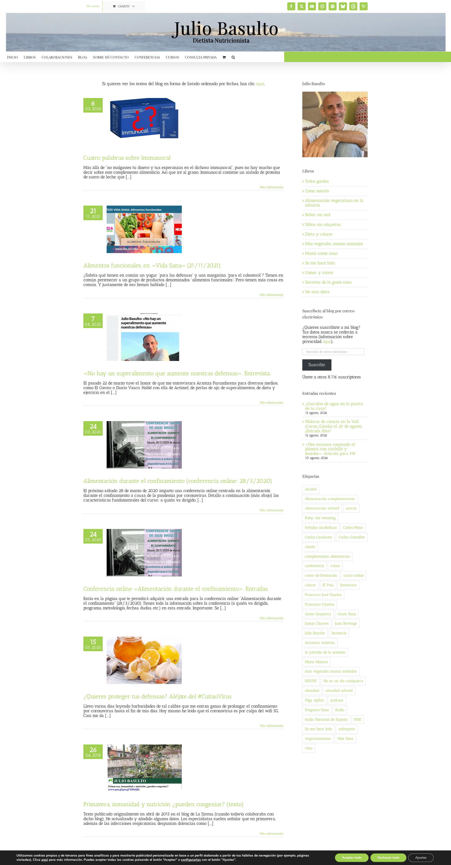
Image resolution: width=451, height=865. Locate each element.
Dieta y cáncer (319, 234)
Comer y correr (319, 272)
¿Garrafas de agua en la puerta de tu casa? (334, 406)
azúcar (351, 508)
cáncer (310, 585)
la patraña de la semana (325, 652)
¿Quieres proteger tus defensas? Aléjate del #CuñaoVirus (157, 696)
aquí (260, 83)
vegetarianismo (318, 738)
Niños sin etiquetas (323, 224)
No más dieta (317, 291)
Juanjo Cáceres (317, 623)
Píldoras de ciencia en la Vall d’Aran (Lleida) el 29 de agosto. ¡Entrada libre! (333, 426)
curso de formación (321, 575)
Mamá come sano (321, 253)
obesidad (312, 690)
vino (308, 748)
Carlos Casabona (318, 537)
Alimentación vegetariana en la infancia (334, 203)
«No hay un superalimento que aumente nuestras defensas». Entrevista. (177, 373)
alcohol (311, 489)
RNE (357, 719)
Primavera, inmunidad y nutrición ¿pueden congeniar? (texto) (163, 804)
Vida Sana (345, 738)
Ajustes (421, 857)
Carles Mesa (353, 527)
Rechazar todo (388, 857)
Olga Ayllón (314, 700)
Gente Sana (347, 614)
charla (310, 546)
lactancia (338, 633)
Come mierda (317, 190)
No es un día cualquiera (343, 681)
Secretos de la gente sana (328, 282)
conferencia (314, 566)
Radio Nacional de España (326, 719)
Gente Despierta (318, 614)
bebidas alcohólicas (321, 527)
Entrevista (348, 585)
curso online (353, 575)
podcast (336, 700)
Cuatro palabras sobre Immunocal (127, 157)
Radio (339, 710)
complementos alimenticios (327, 556)
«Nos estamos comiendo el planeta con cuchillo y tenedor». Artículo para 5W (330, 449)
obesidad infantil (339, 690)
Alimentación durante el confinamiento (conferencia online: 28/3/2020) (177, 480)
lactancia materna (320, 642)
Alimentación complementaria (330, 499)
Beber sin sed (317, 214)
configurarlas (191, 860)
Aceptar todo (352, 857)
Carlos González (351, 537)
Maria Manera (316, 662)
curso (335, 566)
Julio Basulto (315, 633)
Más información (272, 187)
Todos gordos (317, 181)
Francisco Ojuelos (319, 604)
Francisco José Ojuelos (323, 594)
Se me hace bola (320, 263)
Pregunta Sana (317, 710)
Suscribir (316, 364)
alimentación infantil (322, 508)
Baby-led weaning (320, 518)
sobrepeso (346, 729)
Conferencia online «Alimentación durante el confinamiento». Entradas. (176, 588)
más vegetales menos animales (331, 671)
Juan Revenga (346, 623)
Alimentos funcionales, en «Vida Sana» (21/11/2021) (152, 265)
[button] (233, 57)
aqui (327, 341)
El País (328, 585)
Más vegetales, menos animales (334, 243)
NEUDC (311, 681)
